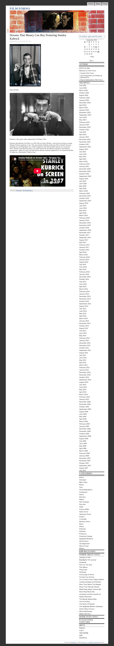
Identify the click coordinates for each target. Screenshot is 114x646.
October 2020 (84, 174)
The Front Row (84, 601)
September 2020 (85, 176)
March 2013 (83, 318)
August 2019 (83, 203)
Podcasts (82, 529)
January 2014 (84, 294)
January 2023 (84, 125)
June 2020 (83, 183)
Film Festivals (84, 502)
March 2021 (83, 161)
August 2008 (83, 438)
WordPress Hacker (93, 642)
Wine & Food (83, 546)
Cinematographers (85, 490)
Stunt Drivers (83, 541)
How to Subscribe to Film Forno (91, 80)
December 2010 (85, 372)
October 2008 (84, 434)
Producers (83, 534)
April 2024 (82, 105)
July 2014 (82, 282)
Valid (83, 633)
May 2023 (82, 120)
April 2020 (82, 188)
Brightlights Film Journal (87, 560)
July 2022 (82, 132)
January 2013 (84, 321)
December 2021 (85, 139)
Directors (19, 190)
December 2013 (85, 296)
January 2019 (84, 220)
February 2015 (84, 272)
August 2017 (83, 240)
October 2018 (84, 228)
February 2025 (84, 98)
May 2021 (82, 156)
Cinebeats (82, 562)
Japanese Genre (85, 514)
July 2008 (82, 441)
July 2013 (82, 309)
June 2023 (83, 117)
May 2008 (82, 446)
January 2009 (84, 426)
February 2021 (84, 164)
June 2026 (83, 88)
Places (81, 526)
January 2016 (84, 259)
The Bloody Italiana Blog (87, 599)
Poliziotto (82, 531)
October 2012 (84, 326)
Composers (83, 492)
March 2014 (83, 289)
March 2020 (83, 191)
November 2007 (85, 461)
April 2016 (82, 252)
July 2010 (82, 385)
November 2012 (85, 323)
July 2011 (82, 355)
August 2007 (83, 468)
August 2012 (83, 328)
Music (81, 524)
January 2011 (84, 370)
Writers (81, 548)
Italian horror (83, 512)
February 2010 (84, 397)
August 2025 (83, 95)
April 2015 (82, 269)
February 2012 (84, 338)
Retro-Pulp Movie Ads (87, 592)
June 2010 (83, 387)
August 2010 (83, 382)
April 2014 (82, 286)
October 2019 (84, 198)
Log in (81, 630)
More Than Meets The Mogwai (90, 584)
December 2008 (85, 429)
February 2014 (84, 291)
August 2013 (83, 306)
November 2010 (85, 375)
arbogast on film (85, 557)
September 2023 (85, 115)
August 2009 (83, 411)
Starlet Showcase (85, 597)
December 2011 (85, 343)
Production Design (85, 536)
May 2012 (82, 335)
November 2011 (85, 345)
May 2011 (82, 360)
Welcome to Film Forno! (87, 71)
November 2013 (85, 299)
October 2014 (84, 279)
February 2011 (84, 367)
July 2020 (82, 181)
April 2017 (82, 242)
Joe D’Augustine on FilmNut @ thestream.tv (91, 76)
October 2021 (84, 144)
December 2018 (85, 223)
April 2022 (82, 134)
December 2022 (85, 127)
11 (96, 47)
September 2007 (85, 465)
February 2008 (84, 453)
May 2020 (82, 186)
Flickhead (82, 572)
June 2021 (83, 154)
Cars (81, 487)
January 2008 (84, 456)
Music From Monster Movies (89, 587)
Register (82, 628)
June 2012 (83, 333)
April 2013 (82, 316)
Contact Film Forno (87, 73)
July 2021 (82, 152)
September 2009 (85, 409)
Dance (81, 494)
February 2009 (84, 424)
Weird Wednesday (85, 611)
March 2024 (83, 107)
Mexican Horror (84, 521)
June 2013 (83, 311)
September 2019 (85, 201)
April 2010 (82, 392)
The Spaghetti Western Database (91, 606)
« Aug (92, 56)
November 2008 (85, 431)
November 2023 (85, 112)
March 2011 (83, 365)
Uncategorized (84, 543)
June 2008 (83, 443)
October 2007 (84, 463)
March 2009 (83, 421)
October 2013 (84, 301)
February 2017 (84, 245)
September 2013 (85, 304)
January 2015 (84, 274)
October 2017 (84, 235)
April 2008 (82, 448)
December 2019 (85, 196)
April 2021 (82, 159)
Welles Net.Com (85, 614)
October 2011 (84, 348)
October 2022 (84, 130)
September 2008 (85, 436)
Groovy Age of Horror (86, 574)
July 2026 (82, 85)
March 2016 (83, 255)
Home (90, 4)
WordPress (83, 638)
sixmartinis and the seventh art (90, 594)
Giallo (81, 507)
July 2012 (82, 331)
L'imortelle (83, 519)
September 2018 (85, 230)
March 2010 (83, 394)
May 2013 (82, 313)
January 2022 (84, 137)
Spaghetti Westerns (86, 539)
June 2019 (83, 208)
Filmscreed (83, 570)
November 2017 (85, 233)
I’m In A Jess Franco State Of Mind (91, 579)
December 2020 (85, 169)
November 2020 (85, 171)
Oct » (92, 61)
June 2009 (83, 414)
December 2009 (85, 402)
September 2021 (85, 147)
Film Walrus (83, 567)
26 (98, 51)
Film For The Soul (85, 565)
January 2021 (84, 166)
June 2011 (83, 358)
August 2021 (83, 149)
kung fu (81, 516)
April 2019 (82, 213)
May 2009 (82, 416)
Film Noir (82, 504)
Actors (81, 477)
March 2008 (83, 451)
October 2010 (84, 377)
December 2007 (85, 458)
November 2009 (85, 404)
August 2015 (83, 262)
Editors (81, 499)
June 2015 (83, 267)
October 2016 (84, 250)
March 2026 (83, 90)
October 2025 (84, 93)
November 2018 (85, 225)
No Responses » (28, 190)
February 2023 (84, 122)
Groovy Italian (84, 509)
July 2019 (82, 206)
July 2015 (82, 264)
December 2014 (85, 277)
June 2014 (83, 284)
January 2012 (84, 340)
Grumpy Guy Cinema (86, 577)
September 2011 (85, 350)
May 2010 (82, 389)
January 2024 (84, 110)
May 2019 (82, 210)
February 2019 (84, 218)
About (98, 4)
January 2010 (84, 399)
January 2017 (84, 247)
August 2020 (83, 179)
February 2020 (84, 193)
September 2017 (85, 237)
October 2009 (84, 407)
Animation (82, 480)
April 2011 (82, 362)
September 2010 (85, 380)
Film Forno (20, 8)
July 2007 (82, 470)
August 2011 (83, 353)
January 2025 (84, 100)
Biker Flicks (83, 482)
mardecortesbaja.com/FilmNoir (90, 582)
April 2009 (82, 419)
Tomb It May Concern (86, 609)
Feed (105, 4)
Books (81, 485)
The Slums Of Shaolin (87, 604)
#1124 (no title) (84, 68)
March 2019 (83, 215)
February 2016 (84, 257)
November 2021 (85, 142)
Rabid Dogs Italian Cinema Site (90, 589)
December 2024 (85, 103)
